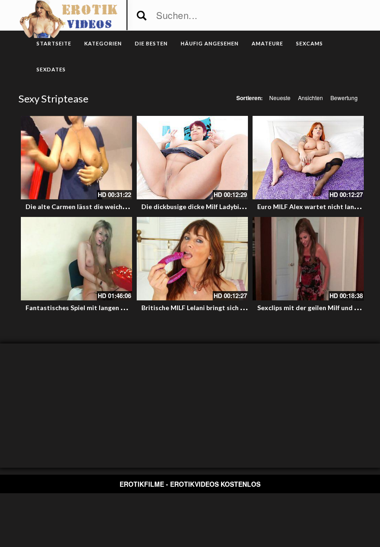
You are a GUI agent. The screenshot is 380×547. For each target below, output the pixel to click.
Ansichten (310, 98)
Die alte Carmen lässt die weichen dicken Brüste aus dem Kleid (121, 206)
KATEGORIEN (103, 43)
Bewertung (344, 98)
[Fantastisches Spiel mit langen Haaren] (76, 258)
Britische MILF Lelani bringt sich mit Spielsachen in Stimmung (234, 308)
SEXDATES (51, 69)
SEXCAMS (309, 43)
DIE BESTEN (151, 43)
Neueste (280, 98)
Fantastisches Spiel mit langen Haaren (84, 308)
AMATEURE (267, 43)
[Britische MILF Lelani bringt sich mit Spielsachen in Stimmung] (192, 258)
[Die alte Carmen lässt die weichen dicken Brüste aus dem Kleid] (76, 157)
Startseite (54, 43)
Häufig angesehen (210, 43)
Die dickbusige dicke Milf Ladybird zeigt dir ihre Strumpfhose (234, 206)
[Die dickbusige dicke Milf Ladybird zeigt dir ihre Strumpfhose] (192, 157)
